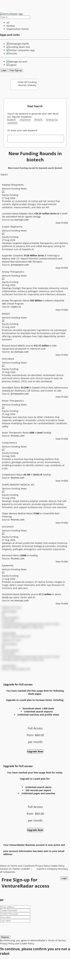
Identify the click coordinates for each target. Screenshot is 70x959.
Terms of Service (57, 940)
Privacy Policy (42, 865)
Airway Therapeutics (13, 271)
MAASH (6, 313)
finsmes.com (17, 435)
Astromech (8, 526)
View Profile (62, 222)
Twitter (16, 868)
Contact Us (6, 868)
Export (4, 174)
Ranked (11, 25)
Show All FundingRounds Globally (27, 84)
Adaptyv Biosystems (13, 184)
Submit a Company (47, 868)
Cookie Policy (57, 865)
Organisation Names (18, 28)
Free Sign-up (16, 70)
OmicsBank (8, 358)
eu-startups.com (20, 219)
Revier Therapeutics (13, 400)
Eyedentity (7, 565)
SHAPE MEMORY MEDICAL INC (18, 484)
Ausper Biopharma (12, 226)
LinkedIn (25, 868)
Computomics (9, 442)
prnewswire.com (20, 264)
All (8, 22)
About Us (5, 865)
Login (3, 70)
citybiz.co (16, 306)
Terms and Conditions (23, 865)
